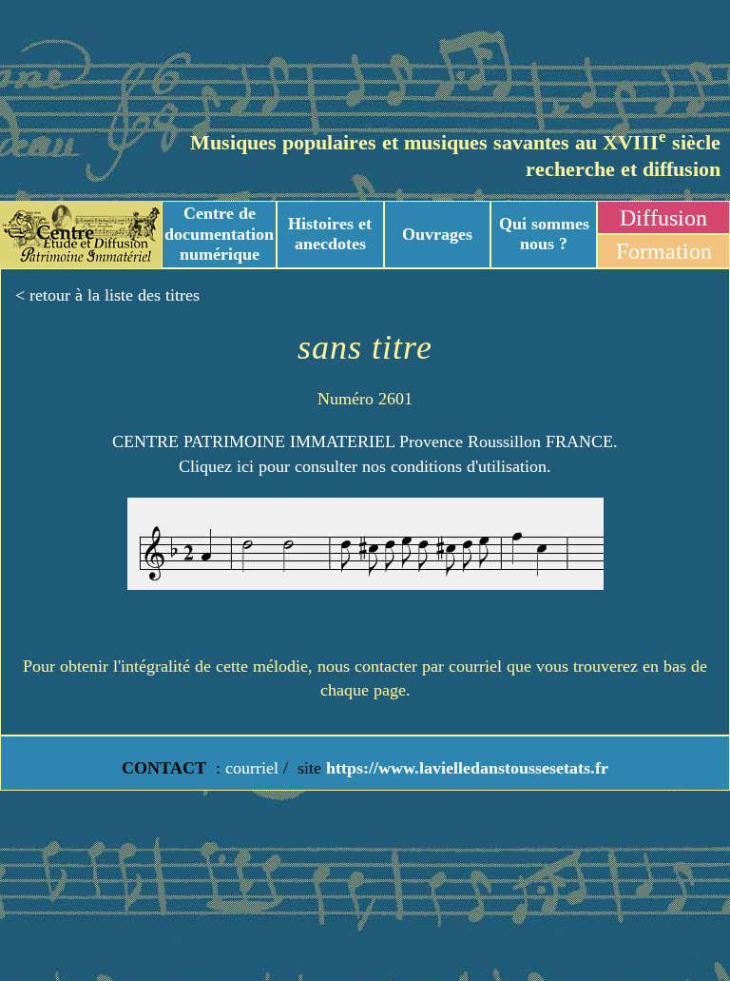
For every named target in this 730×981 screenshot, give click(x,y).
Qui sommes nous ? (544, 234)
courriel (252, 767)
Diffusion (663, 218)
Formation (664, 251)
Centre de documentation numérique (219, 234)
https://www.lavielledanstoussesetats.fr (464, 767)
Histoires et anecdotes (330, 234)
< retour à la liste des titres (107, 294)
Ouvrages (437, 234)
